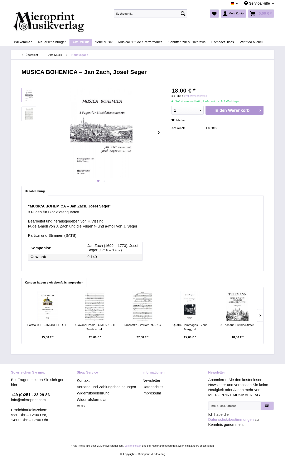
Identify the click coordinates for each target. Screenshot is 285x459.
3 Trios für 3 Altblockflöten (238, 325)
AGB (81, 406)
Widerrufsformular (92, 400)
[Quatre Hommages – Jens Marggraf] (190, 306)
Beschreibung (35, 191)
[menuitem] (151, 13)
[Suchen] (183, 13)
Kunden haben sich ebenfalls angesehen (54, 282)
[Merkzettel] (214, 13)
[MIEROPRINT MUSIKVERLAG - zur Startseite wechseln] (65, 21)
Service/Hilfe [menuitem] (259, 3)
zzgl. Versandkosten (195, 96)
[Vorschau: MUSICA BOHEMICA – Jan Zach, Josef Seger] (28, 95)
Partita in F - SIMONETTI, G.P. (47, 325)
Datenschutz (152, 387)
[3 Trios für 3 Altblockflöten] (237, 306)
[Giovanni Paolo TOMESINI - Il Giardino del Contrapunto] (95, 306)
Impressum (151, 393)
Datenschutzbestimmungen (231, 419)
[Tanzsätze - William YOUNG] (142, 306)
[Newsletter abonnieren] (267, 406)
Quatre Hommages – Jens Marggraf (190, 327)
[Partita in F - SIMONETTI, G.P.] (47, 306)
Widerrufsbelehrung (93, 393)
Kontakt (83, 380)
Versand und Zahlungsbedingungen (106, 387)
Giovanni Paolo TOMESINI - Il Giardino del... (95, 327)
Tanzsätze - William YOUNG (142, 325)
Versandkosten (133, 445)
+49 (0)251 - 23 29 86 (30, 395)
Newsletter (151, 380)
